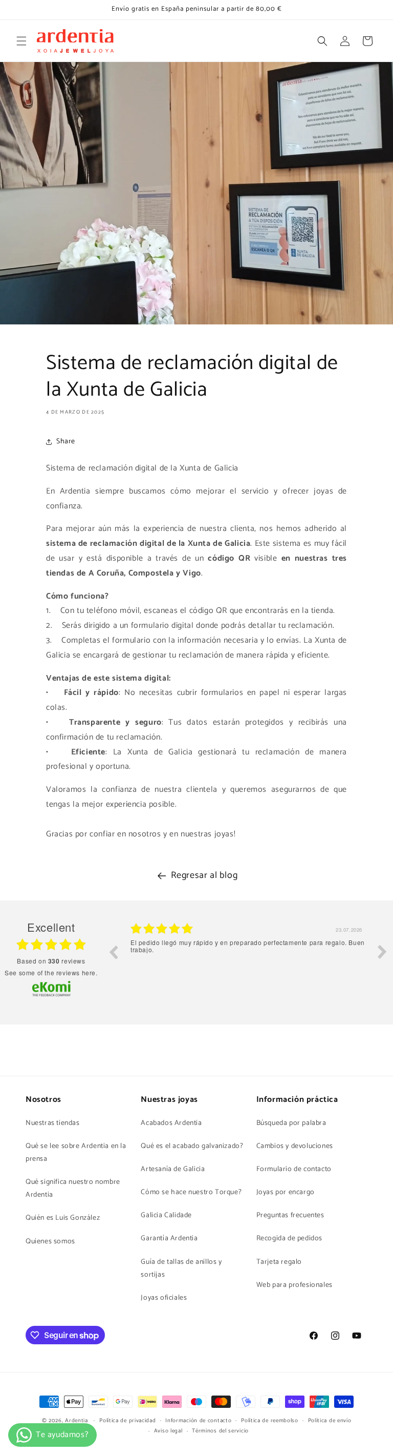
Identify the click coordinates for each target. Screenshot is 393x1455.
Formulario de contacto (294, 1169)
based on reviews (51, 961)
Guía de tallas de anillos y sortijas (181, 1268)
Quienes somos (50, 1241)
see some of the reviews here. (51, 972)
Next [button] (382, 952)
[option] (248, 959)
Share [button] (65, 441)
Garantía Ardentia (169, 1238)
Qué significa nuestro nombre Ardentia (73, 1188)
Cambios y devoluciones (294, 1146)
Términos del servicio (220, 1431)
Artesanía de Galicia (173, 1169)
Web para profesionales (294, 1285)
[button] (21, 41)
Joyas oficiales (164, 1298)
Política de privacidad (127, 1420)
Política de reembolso (269, 1420)
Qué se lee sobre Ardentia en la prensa (76, 1152)
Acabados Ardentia (171, 1123)
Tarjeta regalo (279, 1262)
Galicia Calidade (166, 1215)
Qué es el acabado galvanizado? (192, 1146)
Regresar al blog (204, 875)
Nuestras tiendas (53, 1123)
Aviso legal (168, 1431)
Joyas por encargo (285, 1192)
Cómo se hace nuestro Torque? (191, 1192)
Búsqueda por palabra (291, 1123)
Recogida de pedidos (289, 1238)
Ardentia (76, 1420)
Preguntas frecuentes (290, 1215)
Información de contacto (198, 1420)
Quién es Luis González (63, 1218)
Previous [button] (113, 952)
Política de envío (330, 1420)
